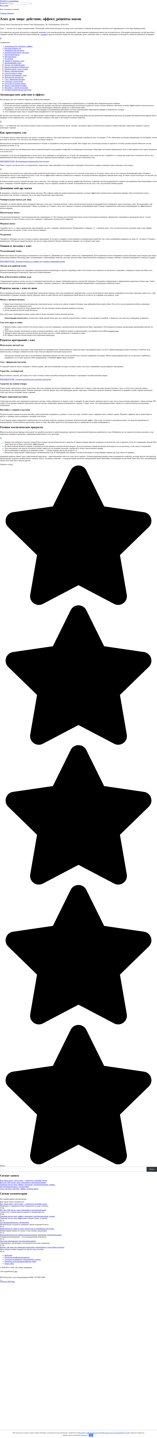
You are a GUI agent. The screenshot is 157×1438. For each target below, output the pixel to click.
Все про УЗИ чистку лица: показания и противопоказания (23, 1182)
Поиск (2, 1166)
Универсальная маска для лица (17, 52)
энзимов (43, 34)
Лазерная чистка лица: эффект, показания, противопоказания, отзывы (27, 1185)
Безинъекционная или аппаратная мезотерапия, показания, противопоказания (30, 1235)
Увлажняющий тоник (13, 63)
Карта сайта (9, 1264)
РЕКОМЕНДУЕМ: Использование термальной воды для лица (24, 161)
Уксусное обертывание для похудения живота (18, 1241)
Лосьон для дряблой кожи (15, 65)
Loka (15, 1271)
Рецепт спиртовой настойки (16, 86)
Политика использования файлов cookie (20, 1261)
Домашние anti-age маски (14, 50)
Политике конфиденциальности (89, 1433)
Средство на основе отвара (15, 83)
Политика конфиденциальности (17, 1257)
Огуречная (9, 59)
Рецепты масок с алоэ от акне (16, 69)
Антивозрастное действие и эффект (19, 46)
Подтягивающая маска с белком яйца (14, 1187)
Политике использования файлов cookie (116, 1433)
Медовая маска (10, 57)
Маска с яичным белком (14, 71)
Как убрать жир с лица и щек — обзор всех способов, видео (23, 1180)
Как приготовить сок (13, 48)
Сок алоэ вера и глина (13, 73)
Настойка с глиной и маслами (16, 88)
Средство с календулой (14, 81)
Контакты (8, 1255)
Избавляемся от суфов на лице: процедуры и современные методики (27, 1229)
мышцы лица (113, 331)
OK (91, 1435)
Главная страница (7, 13)
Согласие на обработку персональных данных (23, 1259)
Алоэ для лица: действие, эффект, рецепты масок (19, 1189)
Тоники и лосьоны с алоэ (14, 61)
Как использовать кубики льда (17, 67)
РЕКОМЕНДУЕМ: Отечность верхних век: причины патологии (25, 379)
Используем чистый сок (14, 77)
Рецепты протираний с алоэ (16, 75)
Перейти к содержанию (9, 1)
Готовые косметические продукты (18, 90)
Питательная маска (12, 55)
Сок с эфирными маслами (15, 79)
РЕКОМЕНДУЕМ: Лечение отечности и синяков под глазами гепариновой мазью (32, 261)
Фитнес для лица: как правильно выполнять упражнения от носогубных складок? (32, 1247)
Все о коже (4, 5)
